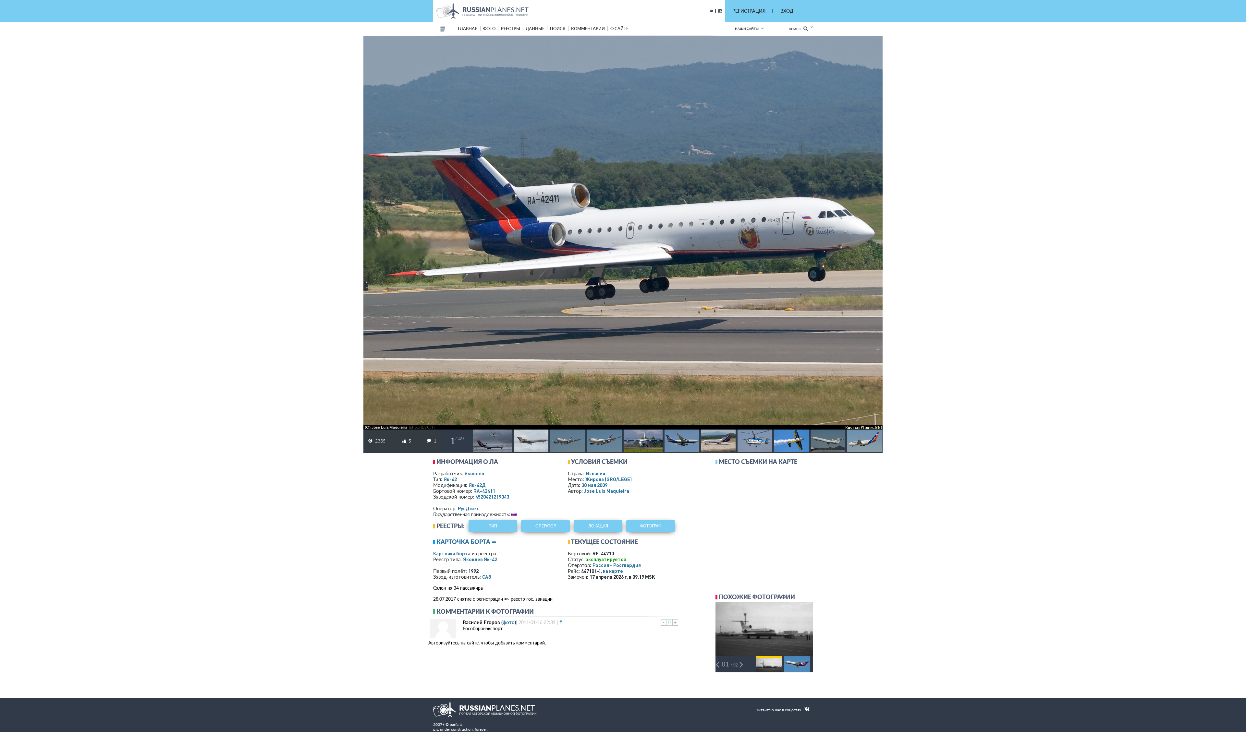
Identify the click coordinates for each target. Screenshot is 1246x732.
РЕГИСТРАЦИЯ (748, 11)
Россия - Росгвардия (616, 565)
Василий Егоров (481, 622)
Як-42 (450, 479)
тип (493, 526)
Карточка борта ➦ (466, 541)
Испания (595, 473)
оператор (545, 526)
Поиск (796, 29)
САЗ (486, 577)
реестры (510, 28)
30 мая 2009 (594, 485)
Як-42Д (477, 485)
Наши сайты (747, 28)
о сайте (619, 28)
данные (535, 28)
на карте (613, 571)
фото (489, 28)
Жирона (608, 479)
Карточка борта (451, 553)
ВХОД (786, 11)
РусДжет (468, 508)
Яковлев (474, 473)
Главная (468, 28)
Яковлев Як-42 (480, 559)
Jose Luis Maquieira (606, 491)
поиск (558, 28)
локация (598, 526)
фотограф (650, 526)
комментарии (588, 28)
